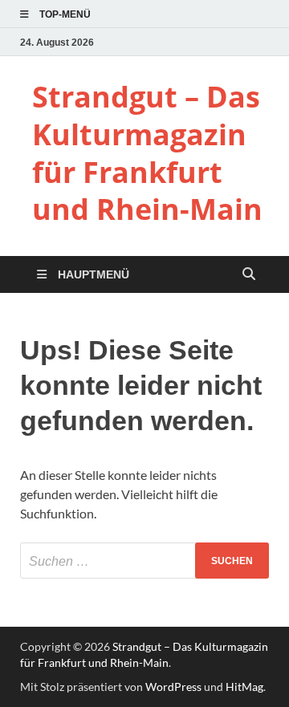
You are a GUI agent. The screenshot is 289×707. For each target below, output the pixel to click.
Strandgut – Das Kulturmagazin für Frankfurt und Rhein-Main (147, 153)
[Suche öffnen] (249, 275)
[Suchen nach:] (144, 560)
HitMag (244, 686)
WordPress (173, 686)
